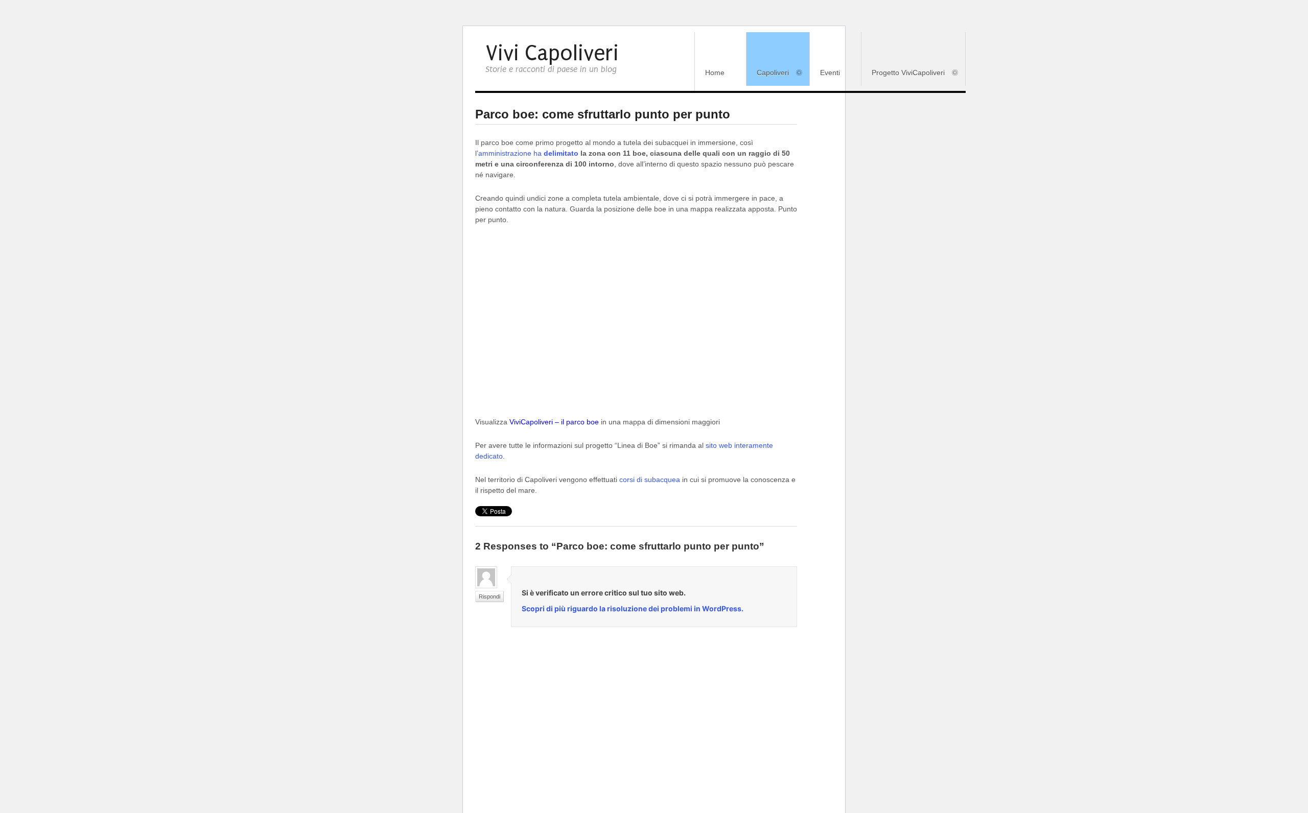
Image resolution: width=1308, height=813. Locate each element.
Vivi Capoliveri (552, 53)
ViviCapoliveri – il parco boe (554, 422)
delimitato (561, 153)
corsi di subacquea (649, 479)
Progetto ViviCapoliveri (903, 73)
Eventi (830, 72)
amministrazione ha (511, 153)
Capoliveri (767, 73)
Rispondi (489, 596)
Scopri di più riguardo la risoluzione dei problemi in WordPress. (632, 608)
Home (715, 72)
